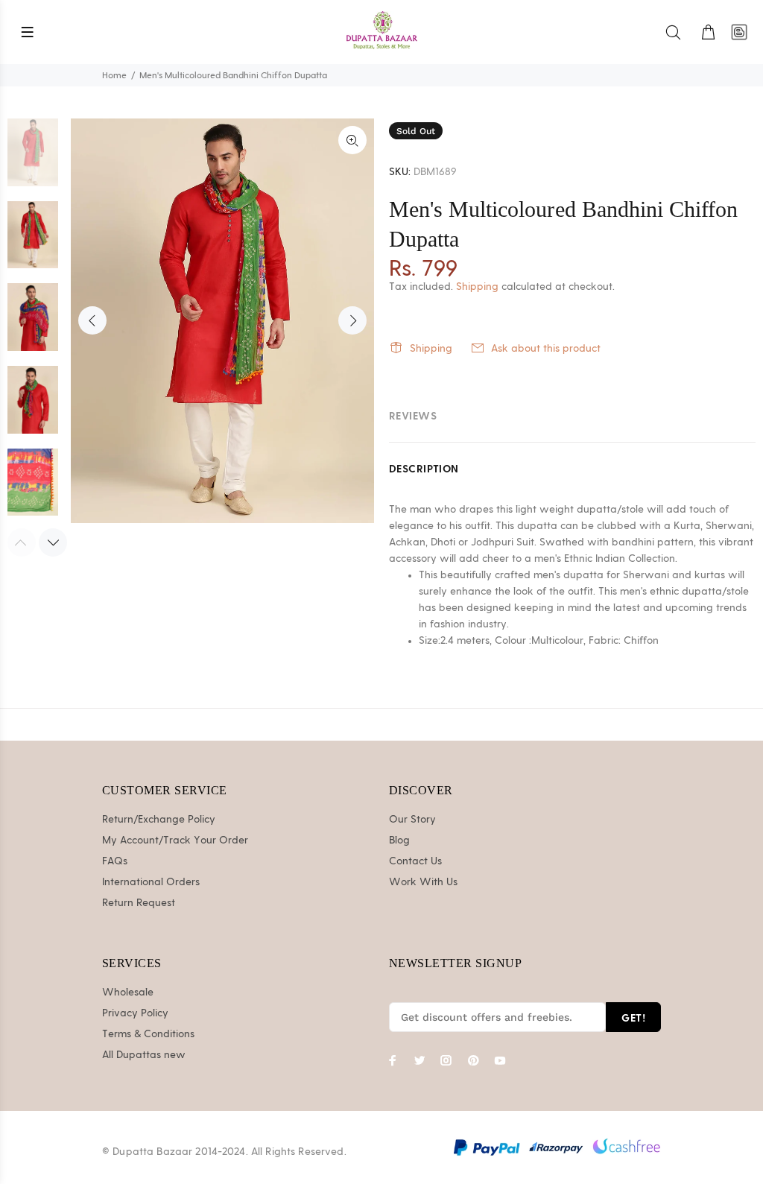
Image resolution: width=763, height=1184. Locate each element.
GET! (633, 1017)
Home (114, 75)
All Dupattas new (144, 1055)
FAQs (114, 861)
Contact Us (415, 861)
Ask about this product (546, 349)
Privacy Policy (135, 1013)
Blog (399, 840)
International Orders (151, 882)
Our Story (412, 819)
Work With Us (423, 882)
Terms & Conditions (148, 1034)
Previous (92, 320)
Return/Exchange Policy (158, 819)
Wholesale (127, 992)
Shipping (477, 287)
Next (352, 320)
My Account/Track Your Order (175, 840)
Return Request (138, 903)
